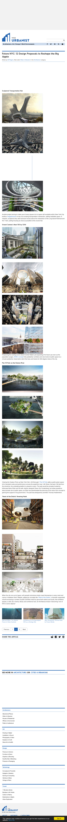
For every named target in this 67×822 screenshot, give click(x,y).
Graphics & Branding (8, 756)
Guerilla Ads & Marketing (9, 759)
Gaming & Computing (8, 775)
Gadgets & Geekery (8, 773)
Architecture (7, 44)
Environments (29, 44)
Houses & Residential (8, 718)
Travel (5, 786)
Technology (6, 767)
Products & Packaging (9, 761)
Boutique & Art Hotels (8, 792)
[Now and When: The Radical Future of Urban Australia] (12, 613)
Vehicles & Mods (7, 778)
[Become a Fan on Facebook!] (47, 44)
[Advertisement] (33, 15)
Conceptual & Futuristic (9, 771)
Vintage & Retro (7, 780)
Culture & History (7, 794)
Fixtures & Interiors (8, 752)
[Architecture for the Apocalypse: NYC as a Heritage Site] (33, 613)
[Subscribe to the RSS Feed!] (58, 44)
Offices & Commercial (8, 721)
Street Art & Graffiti (8, 742)
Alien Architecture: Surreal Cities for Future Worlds (53, 621)
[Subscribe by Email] (62, 44)
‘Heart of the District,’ (44, 597)
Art (13, 44)
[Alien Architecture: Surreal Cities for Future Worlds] (54, 613)
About (4, 815)
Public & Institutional (8, 723)
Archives (13, 815)
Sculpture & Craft (7, 740)
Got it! (59, 818)
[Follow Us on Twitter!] (51, 44)
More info (11, 820)
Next (24, 629)
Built (23, 44)
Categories (25, 815)
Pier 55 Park (43, 482)
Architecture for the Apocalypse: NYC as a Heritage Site (32, 621)
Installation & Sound (8, 735)
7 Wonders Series (7, 790)
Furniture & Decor (7, 754)
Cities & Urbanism (25, 60)
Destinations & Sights (8, 797)
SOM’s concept (18, 357)
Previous (6, 629)
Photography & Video (8, 737)
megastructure (11, 216)
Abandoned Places (8, 714)
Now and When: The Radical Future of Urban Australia (10, 621)
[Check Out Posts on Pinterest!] (55, 44)
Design (17, 44)
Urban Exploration (7, 799)
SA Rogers (10, 60)
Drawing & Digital (7, 733)
